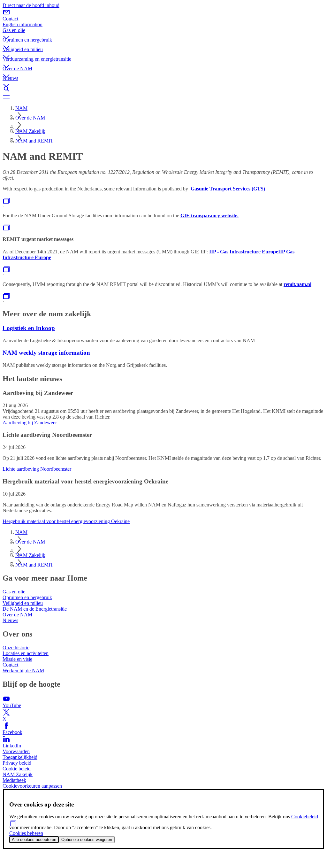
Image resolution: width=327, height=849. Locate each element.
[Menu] (163, 96)
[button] (163, 32)
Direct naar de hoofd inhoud (31, 5)
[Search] (163, 89)
